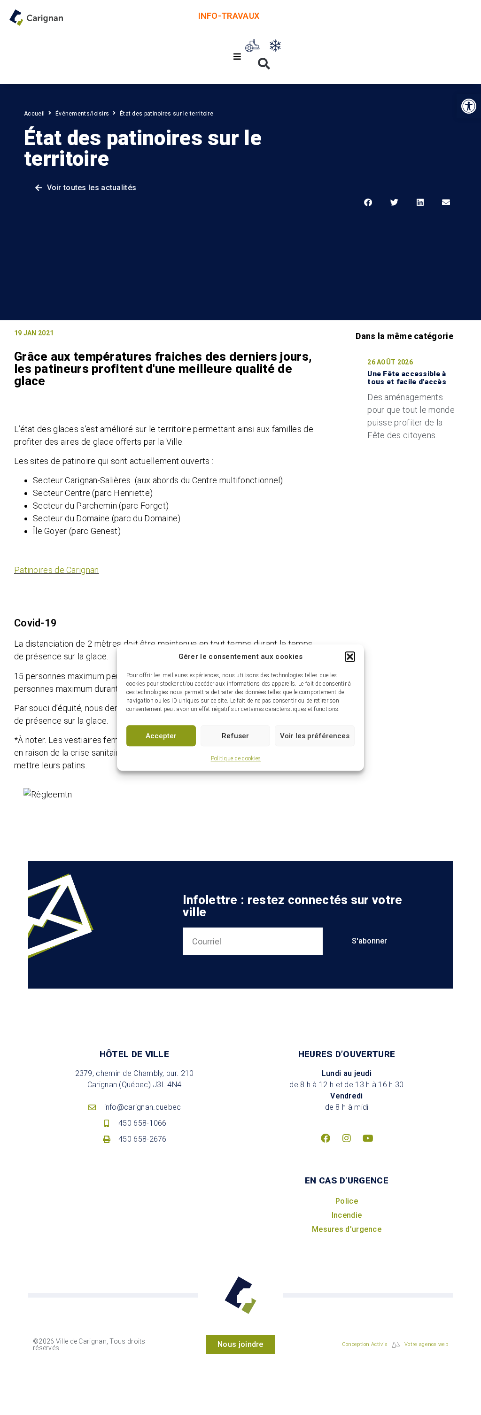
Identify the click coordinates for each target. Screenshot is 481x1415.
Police (346, 1201)
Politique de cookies (236, 758)
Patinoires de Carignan (56, 570)
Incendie (347, 1215)
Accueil (34, 113)
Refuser (235, 736)
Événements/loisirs (82, 113)
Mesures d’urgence (346, 1229)
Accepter (161, 736)
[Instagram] (346, 1138)
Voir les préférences (314, 736)
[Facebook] (325, 1138)
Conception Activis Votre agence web (395, 1344)
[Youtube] (367, 1138)
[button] (350, 656)
